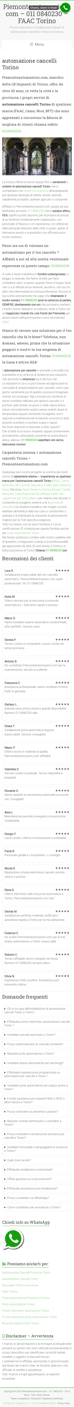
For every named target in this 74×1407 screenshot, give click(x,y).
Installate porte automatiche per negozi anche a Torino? (36, 1087)
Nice (40, 485)
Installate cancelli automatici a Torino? (31, 1034)
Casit (18, 494)
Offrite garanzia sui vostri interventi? (29, 1179)
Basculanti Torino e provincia (20, 1285)
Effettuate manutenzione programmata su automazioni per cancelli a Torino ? (32, 1074)
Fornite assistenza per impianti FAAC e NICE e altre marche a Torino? (34, 1100)
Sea (33, 485)
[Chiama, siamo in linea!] (65, 8)
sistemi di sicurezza (36, 191)
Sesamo (35, 489)
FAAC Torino (10, 1291)
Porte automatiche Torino (18, 1304)
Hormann (8, 494)
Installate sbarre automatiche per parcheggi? (35, 1063)
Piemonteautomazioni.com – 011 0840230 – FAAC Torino (37, 13)
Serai (5, 489)
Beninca (66, 485)
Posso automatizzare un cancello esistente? (35, 1044)
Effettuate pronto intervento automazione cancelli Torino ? (37, 1023)
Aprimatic (8, 485)
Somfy (25, 485)
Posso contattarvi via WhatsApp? (28, 1198)
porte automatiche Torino (23, 533)
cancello (7, 507)
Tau (37, 494)
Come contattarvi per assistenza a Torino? (34, 1207)
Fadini (48, 485)
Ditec (56, 485)
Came (65, 481)
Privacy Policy (63, 1403)
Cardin (66, 489)
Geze (25, 489)
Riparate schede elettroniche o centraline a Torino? (32, 1122)
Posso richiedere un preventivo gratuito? (32, 1111)
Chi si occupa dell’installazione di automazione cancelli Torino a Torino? (34, 1010)
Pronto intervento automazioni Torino (25, 1310)
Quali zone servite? (19, 1160)
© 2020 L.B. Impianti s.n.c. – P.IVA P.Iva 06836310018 (30, 1403)
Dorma (46, 489)
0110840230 (11, 131)
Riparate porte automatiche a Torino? (30, 1053)
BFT (17, 485)
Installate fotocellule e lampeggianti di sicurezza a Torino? (36, 1149)
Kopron (27, 494)
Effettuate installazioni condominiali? (30, 1169)
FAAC (5, 322)
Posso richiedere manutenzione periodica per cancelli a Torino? (34, 1135)
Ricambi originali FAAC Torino (20, 1323)
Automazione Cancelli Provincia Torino (26, 1272)
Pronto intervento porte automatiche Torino (29, 1317)
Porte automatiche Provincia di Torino (26, 1298)
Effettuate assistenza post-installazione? (32, 1188)
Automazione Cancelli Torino (20, 1279)
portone (55, 502)
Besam (56, 489)
